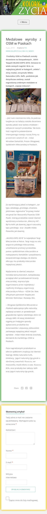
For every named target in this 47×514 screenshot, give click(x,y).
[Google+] (31, 388)
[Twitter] (22, 388)
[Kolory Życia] (23, 7)
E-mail (9, 462)
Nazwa (9, 450)
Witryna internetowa (11, 476)
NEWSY (31, 51)
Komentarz (10, 430)
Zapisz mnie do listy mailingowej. (23, 500)
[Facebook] (26, 388)
